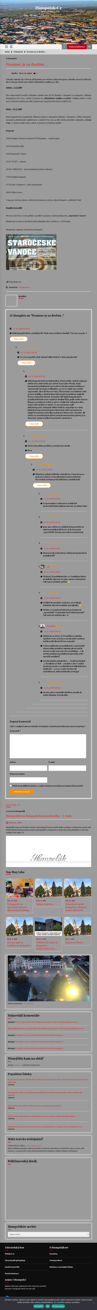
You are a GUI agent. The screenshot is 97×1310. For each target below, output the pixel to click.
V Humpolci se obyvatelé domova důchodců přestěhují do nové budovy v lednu (18, 907)
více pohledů (29, 1003)
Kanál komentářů (12, 1267)
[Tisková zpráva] (48, 888)
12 (37, 73)
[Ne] (94, 1303)
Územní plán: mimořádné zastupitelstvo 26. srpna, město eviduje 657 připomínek (41, 1116)
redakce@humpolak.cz (34, 1145)
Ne (48, 1306)
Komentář (15, 731)
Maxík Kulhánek (14, 1028)
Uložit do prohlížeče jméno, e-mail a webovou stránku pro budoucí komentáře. (48, 786)
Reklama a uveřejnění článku (61, 1267)
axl (48, 567)
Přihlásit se (9, 1254)
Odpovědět (19, 339)
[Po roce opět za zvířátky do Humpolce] (19, 926)
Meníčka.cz (18, 1065)
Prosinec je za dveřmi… (26, 64)
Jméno (13, 762)
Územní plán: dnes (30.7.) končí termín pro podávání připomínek (34, 1106)
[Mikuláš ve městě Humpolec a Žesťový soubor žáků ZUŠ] (77, 888)
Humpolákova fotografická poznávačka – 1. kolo (39, 816)
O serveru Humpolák (15, 811)
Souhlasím (38, 1306)
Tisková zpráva (44, 904)
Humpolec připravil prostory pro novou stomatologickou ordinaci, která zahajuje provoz (45, 1127)
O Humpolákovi (56, 1260)
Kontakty (53, 1254)
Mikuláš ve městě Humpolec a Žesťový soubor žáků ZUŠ (76, 907)
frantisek (51, 626)
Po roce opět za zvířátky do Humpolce (19, 944)
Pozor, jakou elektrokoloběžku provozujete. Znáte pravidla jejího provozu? (46, 1022)
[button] (64, 46)
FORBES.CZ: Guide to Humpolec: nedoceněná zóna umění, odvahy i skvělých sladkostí (47, 945)
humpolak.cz (48, 7)
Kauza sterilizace (74, 942)
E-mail (51, 762)
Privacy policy (58, 1306)
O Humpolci (11, 58)
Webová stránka (17, 774)
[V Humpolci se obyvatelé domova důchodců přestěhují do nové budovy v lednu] (19, 888)
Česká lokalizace (12, 1273)
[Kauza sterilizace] (77, 926)
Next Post (11, 805)
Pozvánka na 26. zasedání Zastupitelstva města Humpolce (39, 1035)
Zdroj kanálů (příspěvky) (15, 1260)
